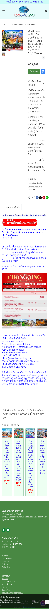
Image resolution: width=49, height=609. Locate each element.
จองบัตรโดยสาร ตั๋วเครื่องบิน (12, 593)
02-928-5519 (12, 541)
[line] (8, 530)
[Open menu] (3, 11)
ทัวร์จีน (39, 183)
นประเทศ (8, 567)
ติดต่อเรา (34, 71)
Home (6, 25)
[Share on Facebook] (37, 197)
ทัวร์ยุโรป (5, 564)
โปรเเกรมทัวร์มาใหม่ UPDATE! (22, 25)
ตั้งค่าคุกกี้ (37, 602)
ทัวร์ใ (3, 567)
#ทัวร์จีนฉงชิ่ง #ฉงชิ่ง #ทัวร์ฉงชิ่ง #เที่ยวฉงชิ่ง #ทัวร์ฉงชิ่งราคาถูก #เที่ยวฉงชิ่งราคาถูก (23, 414)
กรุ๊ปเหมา (5, 587)
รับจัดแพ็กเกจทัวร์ (8, 581)
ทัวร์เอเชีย (32, 183)
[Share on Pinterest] (43, 197)
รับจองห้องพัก (7, 590)
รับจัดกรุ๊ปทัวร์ (7, 584)
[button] (46, 11)
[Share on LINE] (47, 197)
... (10, 25)
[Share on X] (40, 197)
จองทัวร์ (5, 578)
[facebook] (4, 530)
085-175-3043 (8, 547)
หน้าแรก (5, 556)
